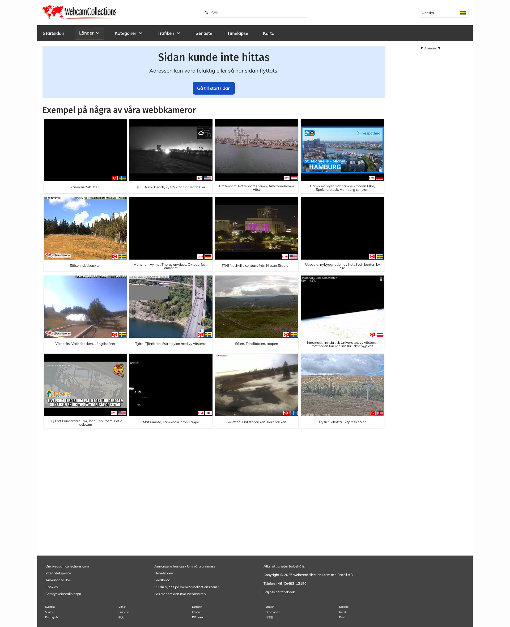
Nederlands (272, 612)
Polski (342, 617)
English (270, 606)
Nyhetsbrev (163, 573)
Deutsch (197, 606)
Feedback (162, 580)
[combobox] (443, 13)
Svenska (50, 606)
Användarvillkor (58, 580)
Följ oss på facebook (279, 592)
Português (51, 617)
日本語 (270, 617)
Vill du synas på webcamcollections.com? (186, 587)
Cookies (51, 587)
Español (344, 606)
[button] (89, 33)
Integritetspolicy (58, 573)
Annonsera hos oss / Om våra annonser (185, 566)
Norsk (342, 612)
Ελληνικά (197, 617)
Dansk (122, 606)
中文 (121, 617)
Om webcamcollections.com (67, 566)
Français (123, 612)
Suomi (49, 612)
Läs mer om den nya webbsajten (180, 594)
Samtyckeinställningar (63, 594)
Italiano (196, 612)
